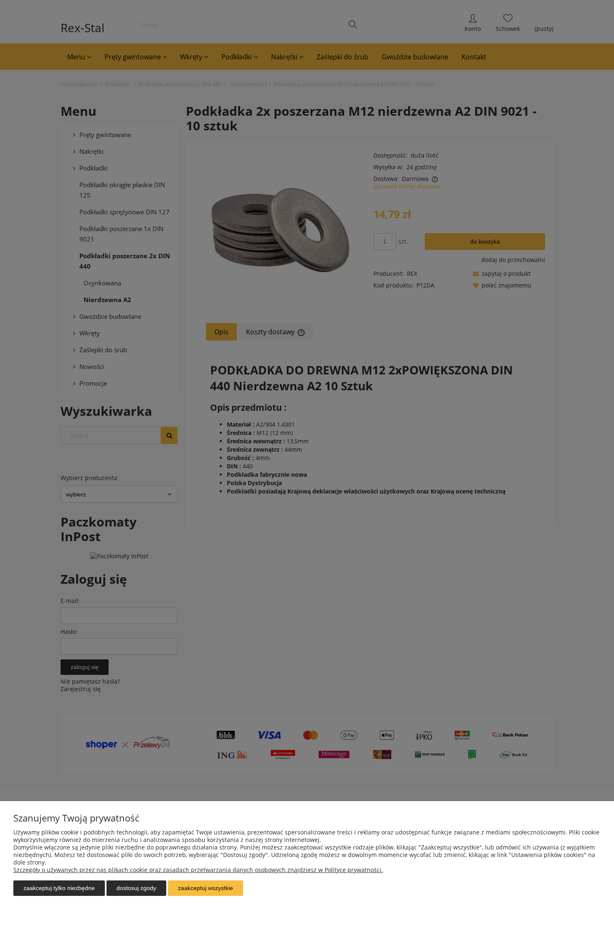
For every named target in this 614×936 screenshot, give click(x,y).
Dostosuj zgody (136, 888)
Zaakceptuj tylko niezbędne (59, 888)
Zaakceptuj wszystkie (205, 888)
